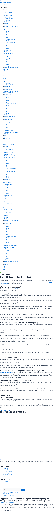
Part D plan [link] (17, 288)
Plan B (7, 32)
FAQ (4, 75)
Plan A (7, 31)
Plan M (7, 47)
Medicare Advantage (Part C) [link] (7, 372)
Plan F (7, 37)
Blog (4, 72)
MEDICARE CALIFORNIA (8, 15)
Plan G (7, 40)
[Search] (23, 490)
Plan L (7, 45)
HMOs (7, 56)
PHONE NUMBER (5, 2)
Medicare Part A (9, 18)
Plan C (7, 34)
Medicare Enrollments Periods (11, 26)
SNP (7, 62)
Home (4, 13)
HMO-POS (8, 58)
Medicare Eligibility (8, 23)
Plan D (7, 36)
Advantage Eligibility (8, 66)
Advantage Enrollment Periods (11, 67)
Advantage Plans (8, 55)
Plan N (7, 48)
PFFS (7, 61)
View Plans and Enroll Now (6, 512)
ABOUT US (5, 69)
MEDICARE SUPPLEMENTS (9, 28)
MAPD (7, 64)
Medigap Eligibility (8, 50)
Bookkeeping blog (8, 74)
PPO (7, 59)
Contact (6, 70)
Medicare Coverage (8, 25)
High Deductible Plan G (11, 42)
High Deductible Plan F (11, 39)
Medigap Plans (7, 29)
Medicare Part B (9, 20)
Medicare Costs (7, 21)
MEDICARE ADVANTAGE (8, 53)
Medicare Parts (7, 17)
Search (1, 489)
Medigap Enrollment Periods (10, 51)
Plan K (7, 44)
